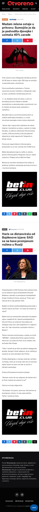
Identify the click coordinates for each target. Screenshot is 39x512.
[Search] (36, 3)
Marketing (29, 501)
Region (25, 9)
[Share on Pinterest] (28, 40)
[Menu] (3, 3)
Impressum (19, 501)
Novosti (16, 9)
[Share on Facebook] (7, 40)
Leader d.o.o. (29, 506)
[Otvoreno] (20, 3)
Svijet (33, 9)
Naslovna (6, 9)
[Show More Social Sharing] (35, 40)
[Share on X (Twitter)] (17, 40)
